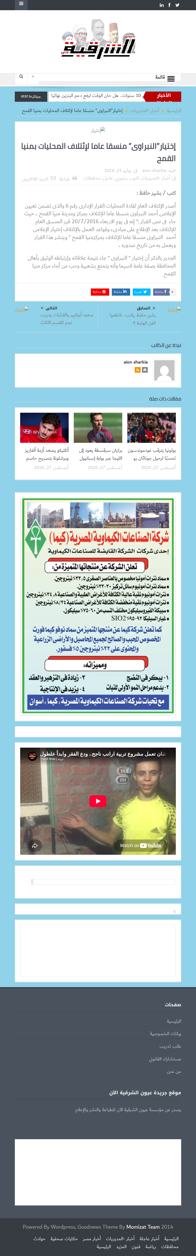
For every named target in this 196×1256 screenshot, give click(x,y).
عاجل (108, 178)
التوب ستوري (127, 178)
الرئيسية (174, 1021)
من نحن (174, 1071)
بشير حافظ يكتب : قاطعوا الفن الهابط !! (133, 319)
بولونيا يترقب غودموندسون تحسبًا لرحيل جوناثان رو (152, 454)
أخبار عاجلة (149, 1239)
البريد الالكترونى (35, 179)
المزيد (121, 1247)
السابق (143, 308)
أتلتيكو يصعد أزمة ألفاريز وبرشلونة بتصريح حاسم (47, 454)
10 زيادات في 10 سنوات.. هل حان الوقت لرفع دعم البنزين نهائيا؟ (137, 96)
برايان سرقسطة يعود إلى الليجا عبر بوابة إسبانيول (100, 454)
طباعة (64, 179)
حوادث (39, 1239)
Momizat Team (143, 1227)
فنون (136, 1247)
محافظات (92, 178)
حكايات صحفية (64, 1239)
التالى (51, 308)
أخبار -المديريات (155, 178)
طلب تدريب (170, 1046)
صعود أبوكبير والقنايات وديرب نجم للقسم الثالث (67, 319)
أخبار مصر (92, 1239)
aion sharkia (154, 171)
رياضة (150, 1247)
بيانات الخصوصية (165, 1034)
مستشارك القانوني (165, 1059)
